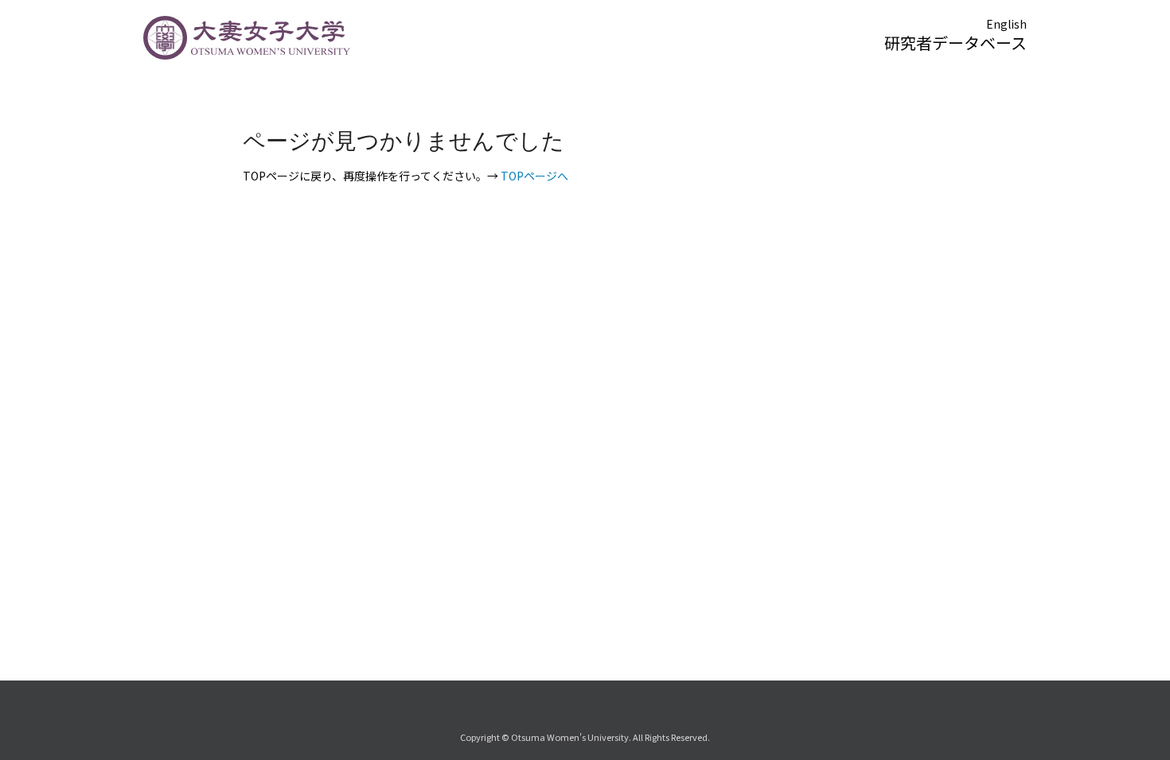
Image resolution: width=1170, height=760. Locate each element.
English (1006, 24)
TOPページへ (534, 176)
